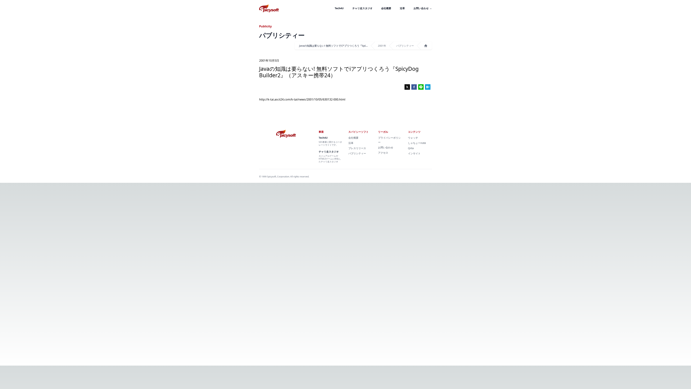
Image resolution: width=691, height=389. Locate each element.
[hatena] (427, 87)
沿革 (402, 8)
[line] (421, 87)
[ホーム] (426, 46)
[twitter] (407, 87)
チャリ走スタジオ (362, 8)
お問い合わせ (423, 8)
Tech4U (339, 8)
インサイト (414, 153)
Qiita (411, 148)
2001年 (382, 45)
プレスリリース (357, 148)
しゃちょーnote (417, 143)
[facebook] (414, 87)
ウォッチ (413, 137)
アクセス (383, 152)
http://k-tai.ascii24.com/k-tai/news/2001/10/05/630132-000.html (302, 99)
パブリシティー (405, 45)
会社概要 (386, 8)
